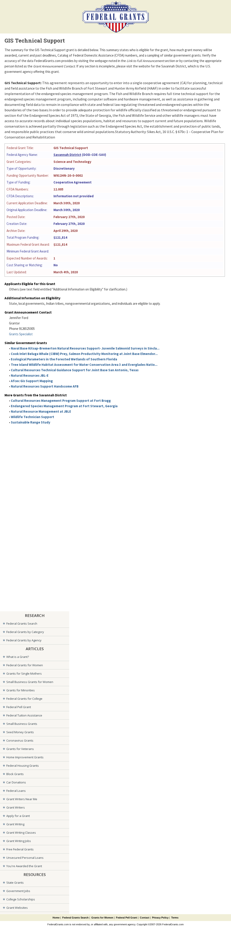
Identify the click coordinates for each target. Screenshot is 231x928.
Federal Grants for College (24, 699)
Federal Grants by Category (25, 632)
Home (56, 917)
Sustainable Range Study (30, 422)
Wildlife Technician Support (32, 417)
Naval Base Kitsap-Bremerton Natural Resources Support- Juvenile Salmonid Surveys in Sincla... (85, 348)
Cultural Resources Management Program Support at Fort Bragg (61, 400)
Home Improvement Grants (25, 757)
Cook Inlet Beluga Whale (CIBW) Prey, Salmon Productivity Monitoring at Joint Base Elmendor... (84, 354)
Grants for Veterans (20, 749)
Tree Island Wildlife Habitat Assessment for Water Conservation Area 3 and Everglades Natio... (84, 364)
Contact (144, 917)
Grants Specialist (21, 334)
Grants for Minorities (20, 690)
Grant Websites (17, 908)
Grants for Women (102, 917)
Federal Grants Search (21, 623)
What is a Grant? (17, 657)
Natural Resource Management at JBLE (41, 411)
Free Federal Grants (20, 849)
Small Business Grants (21, 724)
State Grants (15, 882)
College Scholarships (20, 899)
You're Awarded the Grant (24, 866)
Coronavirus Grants (19, 740)
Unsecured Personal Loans (25, 858)
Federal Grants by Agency (24, 640)
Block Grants (15, 774)
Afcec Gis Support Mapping (32, 381)
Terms (174, 917)
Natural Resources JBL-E (30, 375)
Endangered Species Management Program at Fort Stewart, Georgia (64, 406)
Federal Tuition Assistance (24, 715)
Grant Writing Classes (21, 832)
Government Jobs (18, 891)
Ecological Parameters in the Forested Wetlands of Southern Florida (64, 359)
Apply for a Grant (18, 816)
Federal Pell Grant (18, 707)
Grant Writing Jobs (18, 841)
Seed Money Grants (20, 732)
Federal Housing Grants (22, 766)
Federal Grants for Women (24, 665)
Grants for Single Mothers (24, 673)
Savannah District (67, 154)
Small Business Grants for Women (29, 682)
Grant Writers (15, 807)
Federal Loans (16, 791)
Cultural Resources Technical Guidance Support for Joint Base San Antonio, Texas (75, 370)
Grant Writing (15, 824)
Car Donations (16, 782)
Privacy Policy (160, 917)
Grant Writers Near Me (21, 799)
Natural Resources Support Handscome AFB (45, 386)
